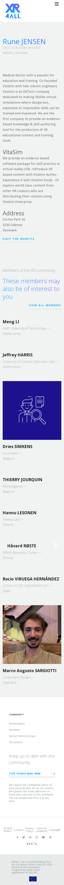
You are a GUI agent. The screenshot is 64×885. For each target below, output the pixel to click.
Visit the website (19, 238)
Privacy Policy (29, 829)
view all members (45, 305)
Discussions (16, 742)
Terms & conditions (41, 829)
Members (14, 729)
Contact (18, 829)
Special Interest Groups (22, 736)
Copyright (54, 829)
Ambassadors (17, 723)
